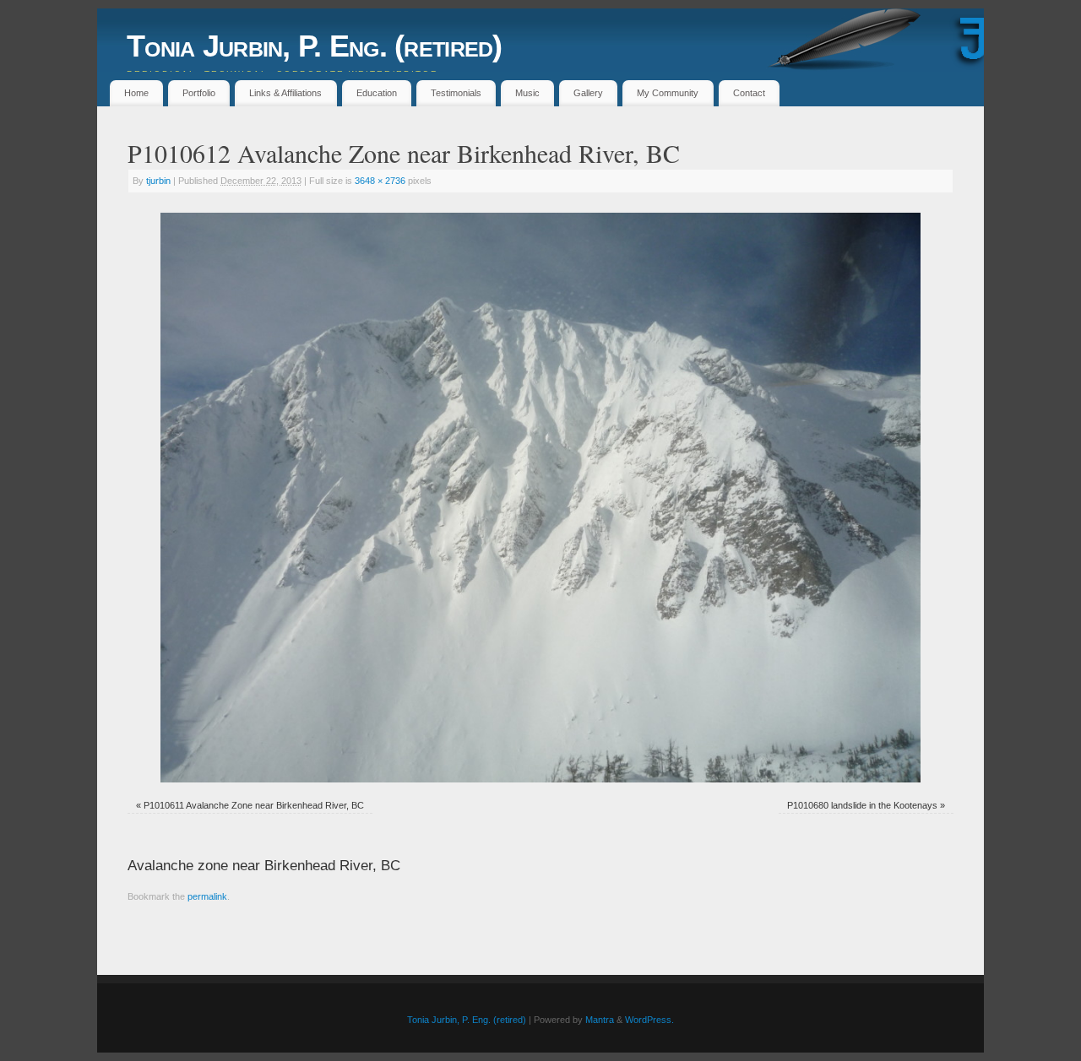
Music (527, 93)
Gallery (588, 93)
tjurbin (158, 181)
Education (376, 93)
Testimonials (456, 93)
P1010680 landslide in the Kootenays (862, 805)
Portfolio (198, 93)
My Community (667, 93)
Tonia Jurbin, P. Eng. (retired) (314, 46)
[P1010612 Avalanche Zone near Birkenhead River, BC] (540, 497)
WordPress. (649, 1020)
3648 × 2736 (380, 181)
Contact (749, 93)
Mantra (599, 1020)
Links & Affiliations (285, 93)
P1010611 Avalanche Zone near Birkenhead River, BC (254, 805)
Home (136, 93)
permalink (207, 896)
